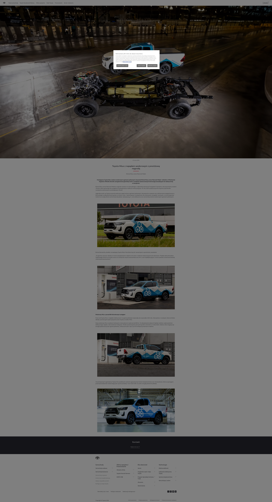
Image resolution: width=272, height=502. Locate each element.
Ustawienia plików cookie (122, 65)
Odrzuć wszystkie (141, 65)
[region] (136, 59)
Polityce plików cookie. (127, 61)
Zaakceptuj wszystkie (152, 65)
